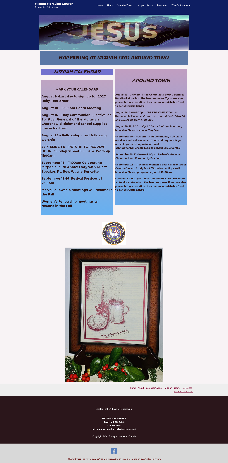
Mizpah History (145, 5)
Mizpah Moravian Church (54, 4)
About (110, 5)
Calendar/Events (125, 5)
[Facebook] (114, 450)
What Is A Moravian (181, 5)
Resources (162, 5)
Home (100, 5)
